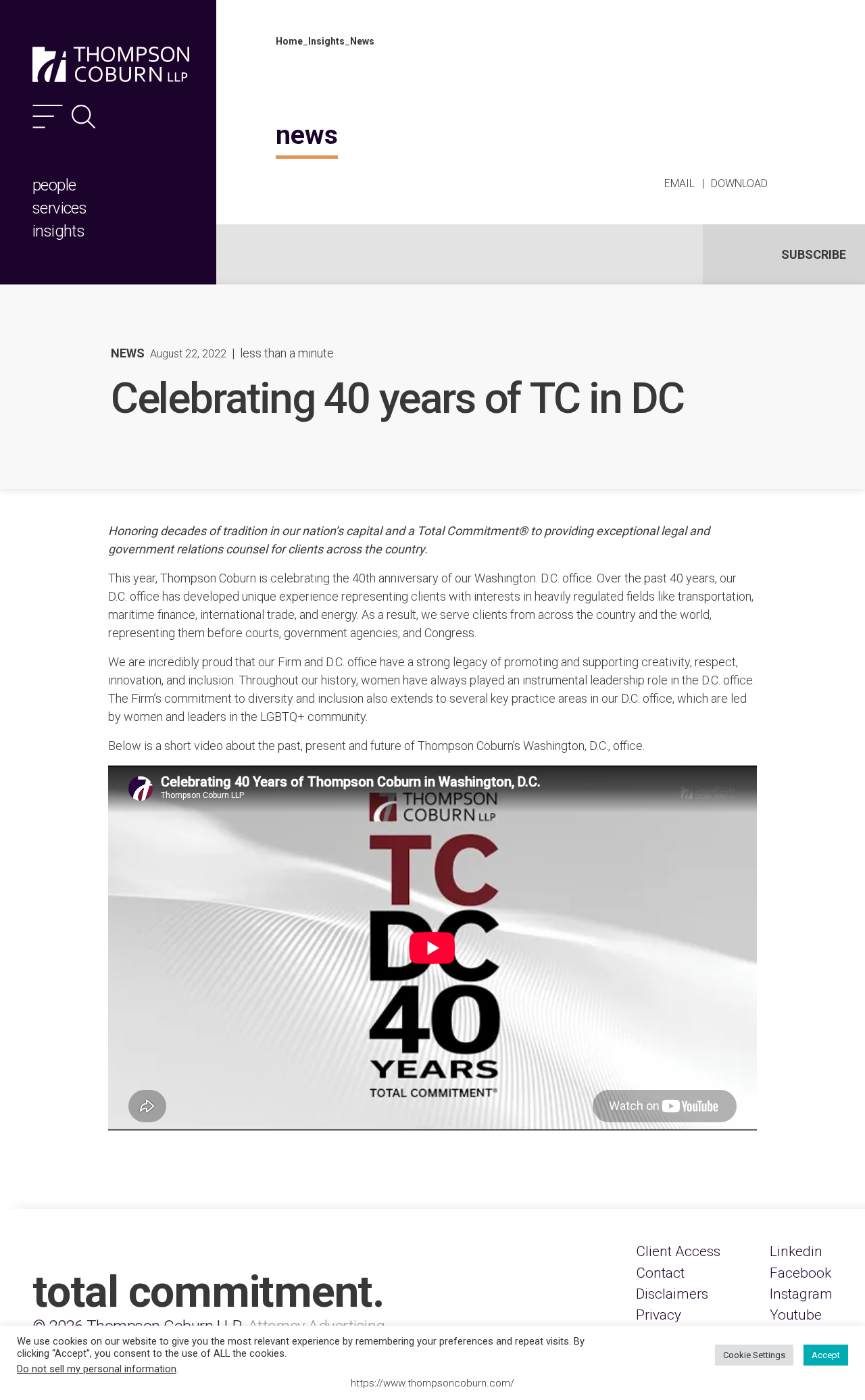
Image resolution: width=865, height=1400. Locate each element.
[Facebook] (800, 1273)
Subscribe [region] (813, 254)
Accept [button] (826, 1355)
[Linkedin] (796, 1251)
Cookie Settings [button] (754, 1355)
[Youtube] (796, 1315)
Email (679, 183)
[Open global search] (83, 116)
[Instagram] (801, 1294)
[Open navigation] (47, 116)
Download (739, 183)
